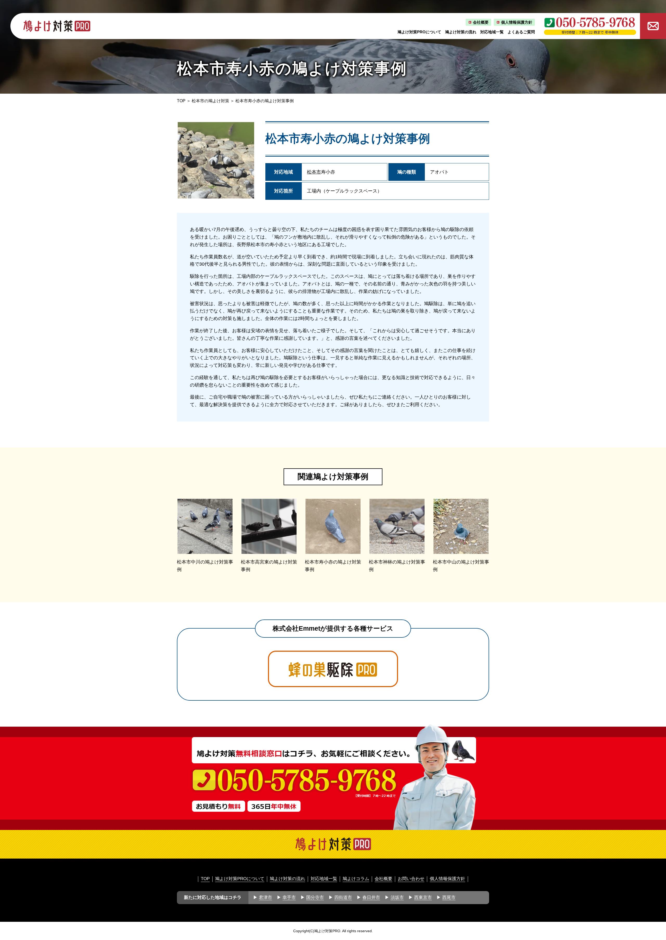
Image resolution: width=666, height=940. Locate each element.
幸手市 (289, 897)
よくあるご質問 (521, 32)
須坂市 (397, 897)
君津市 (265, 897)
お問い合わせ (411, 878)
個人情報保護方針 (516, 22)
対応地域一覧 (492, 32)
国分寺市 (315, 897)
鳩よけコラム (356, 878)
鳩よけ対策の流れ (460, 32)
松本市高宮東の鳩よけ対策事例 (269, 565)
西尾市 (449, 897)
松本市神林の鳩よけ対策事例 (397, 565)
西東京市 (423, 897)
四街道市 (343, 897)
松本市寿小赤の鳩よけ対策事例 (333, 565)
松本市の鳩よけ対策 (210, 101)
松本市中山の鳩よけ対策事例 (461, 565)
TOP (181, 101)
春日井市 (371, 897)
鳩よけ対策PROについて (419, 32)
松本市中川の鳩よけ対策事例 (205, 565)
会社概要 (481, 22)
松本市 (314, 172)
